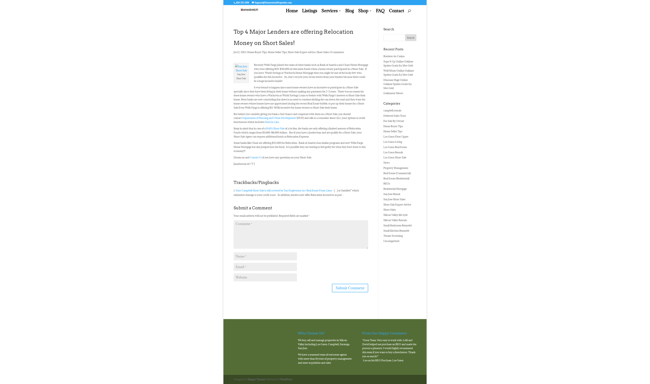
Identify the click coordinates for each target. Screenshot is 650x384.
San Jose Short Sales (394, 199)
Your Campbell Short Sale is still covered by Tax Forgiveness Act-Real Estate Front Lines (284, 190)
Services (329, 11)
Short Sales (323, 52)
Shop (363, 11)
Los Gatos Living (392, 141)
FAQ (380, 11)
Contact (396, 11)
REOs (386, 183)
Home (292, 11)
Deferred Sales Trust (394, 115)
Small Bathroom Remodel (397, 225)
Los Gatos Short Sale (394, 157)
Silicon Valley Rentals (395, 220)
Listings (309, 11)
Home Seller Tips (277, 52)
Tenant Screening (393, 235)
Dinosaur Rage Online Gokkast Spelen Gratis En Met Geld (397, 84)
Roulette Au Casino (394, 56)
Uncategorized (391, 241)
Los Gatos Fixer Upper (395, 136)
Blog (349, 11)
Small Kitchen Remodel (396, 230)
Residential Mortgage (395, 188)
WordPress (286, 379)
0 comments (337, 52)
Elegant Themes (256, 379)
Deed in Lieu (272, 122)
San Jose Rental (391, 194)
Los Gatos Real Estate (395, 147)
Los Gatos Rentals (393, 152)
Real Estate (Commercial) (397, 173)
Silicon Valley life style (395, 214)
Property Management (395, 168)
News (386, 162)
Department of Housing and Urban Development (269, 118)
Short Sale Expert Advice (302, 52)
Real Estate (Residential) (396, 178)
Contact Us (256, 157)
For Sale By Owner (393, 121)
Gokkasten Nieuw (393, 93)
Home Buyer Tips (257, 52)
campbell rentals (392, 110)
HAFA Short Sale (275, 128)
